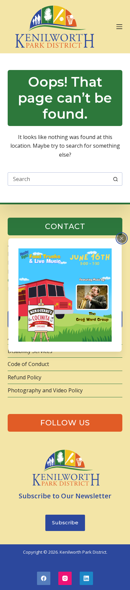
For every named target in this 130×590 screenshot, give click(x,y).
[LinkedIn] (86, 578)
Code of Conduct (28, 364)
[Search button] (115, 179)
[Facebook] (43, 578)
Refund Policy (24, 377)
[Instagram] (65, 578)
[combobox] (58, 179)
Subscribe (65, 522)
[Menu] (119, 27)
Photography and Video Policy (45, 390)
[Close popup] (121, 238)
